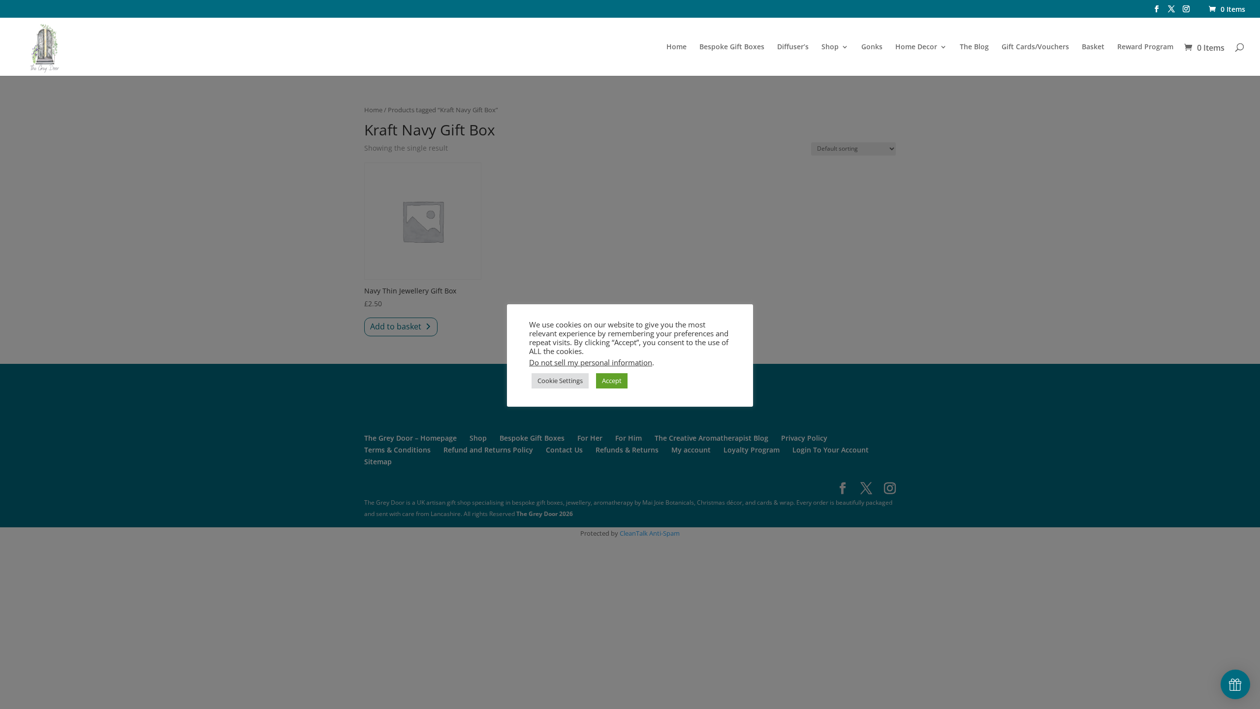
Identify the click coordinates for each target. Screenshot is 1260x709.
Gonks (871, 47)
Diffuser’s (793, 47)
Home (676, 47)
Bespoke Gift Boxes (731, 47)
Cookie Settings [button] (560, 380)
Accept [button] (612, 380)
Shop (830, 47)
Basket (1093, 47)
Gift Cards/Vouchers (1035, 47)
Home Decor (916, 47)
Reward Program (1145, 47)
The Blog (974, 47)
